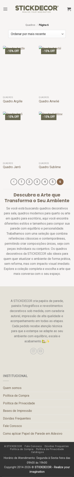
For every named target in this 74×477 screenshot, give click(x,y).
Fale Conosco (12, 426)
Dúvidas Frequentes (17, 418)
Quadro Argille (12, 101)
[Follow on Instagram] (33, 351)
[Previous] (13, 182)
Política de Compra (16, 395)
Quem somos (12, 388)
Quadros (30, 24)
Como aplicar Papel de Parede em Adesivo (32, 433)
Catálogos (37, 452)
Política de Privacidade (19, 403)
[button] (5, 9)
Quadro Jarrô (12, 167)
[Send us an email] (40, 351)
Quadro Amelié (49, 101)
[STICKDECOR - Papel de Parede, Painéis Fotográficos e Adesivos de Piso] (37, 9)
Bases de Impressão (17, 411)
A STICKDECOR (13, 446)
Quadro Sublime (50, 167)
